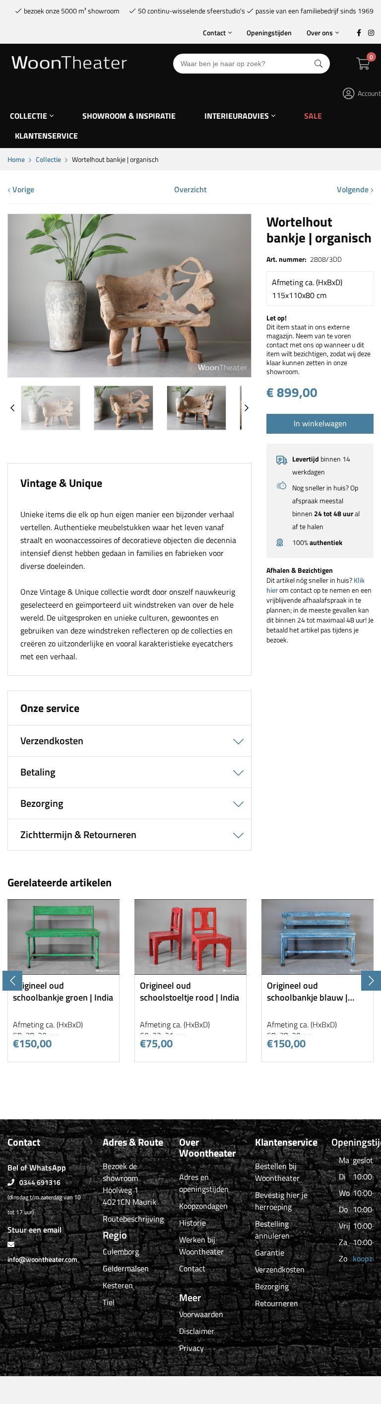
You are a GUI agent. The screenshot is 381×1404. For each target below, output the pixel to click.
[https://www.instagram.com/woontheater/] (371, 33)
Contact (214, 32)
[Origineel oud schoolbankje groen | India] (63, 971)
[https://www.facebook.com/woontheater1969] (359, 33)
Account (369, 93)
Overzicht (190, 189)
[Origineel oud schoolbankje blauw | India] (317, 971)
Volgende (354, 189)
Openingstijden (269, 32)
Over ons (320, 32)
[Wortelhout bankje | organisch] (129, 373)
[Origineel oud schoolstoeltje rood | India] (190, 971)
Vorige (22, 189)
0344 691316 (40, 1182)
